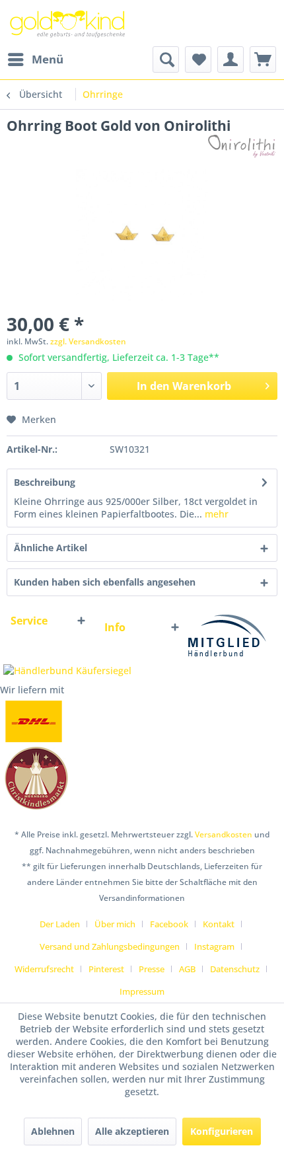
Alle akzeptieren (132, 1131)
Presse (151, 969)
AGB (187, 969)
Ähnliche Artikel (50, 547)
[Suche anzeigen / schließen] (166, 59)
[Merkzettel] (198, 59)
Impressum (142, 991)
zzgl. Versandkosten (88, 341)
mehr (215, 514)
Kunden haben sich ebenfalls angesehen (104, 582)
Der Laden (60, 924)
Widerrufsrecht (44, 969)
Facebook (169, 924)
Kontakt (218, 924)
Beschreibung (44, 482)
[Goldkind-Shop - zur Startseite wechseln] (68, 23)
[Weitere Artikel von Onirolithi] (240, 146)
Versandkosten (223, 834)
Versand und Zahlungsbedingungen (110, 946)
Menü (47, 59)
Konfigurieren (221, 1131)
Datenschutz (235, 969)
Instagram (214, 946)
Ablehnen (53, 1131)
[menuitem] (35, 59)
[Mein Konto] (230, 59)
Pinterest (106, 969)
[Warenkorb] (263, 59)
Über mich (114, 924)
